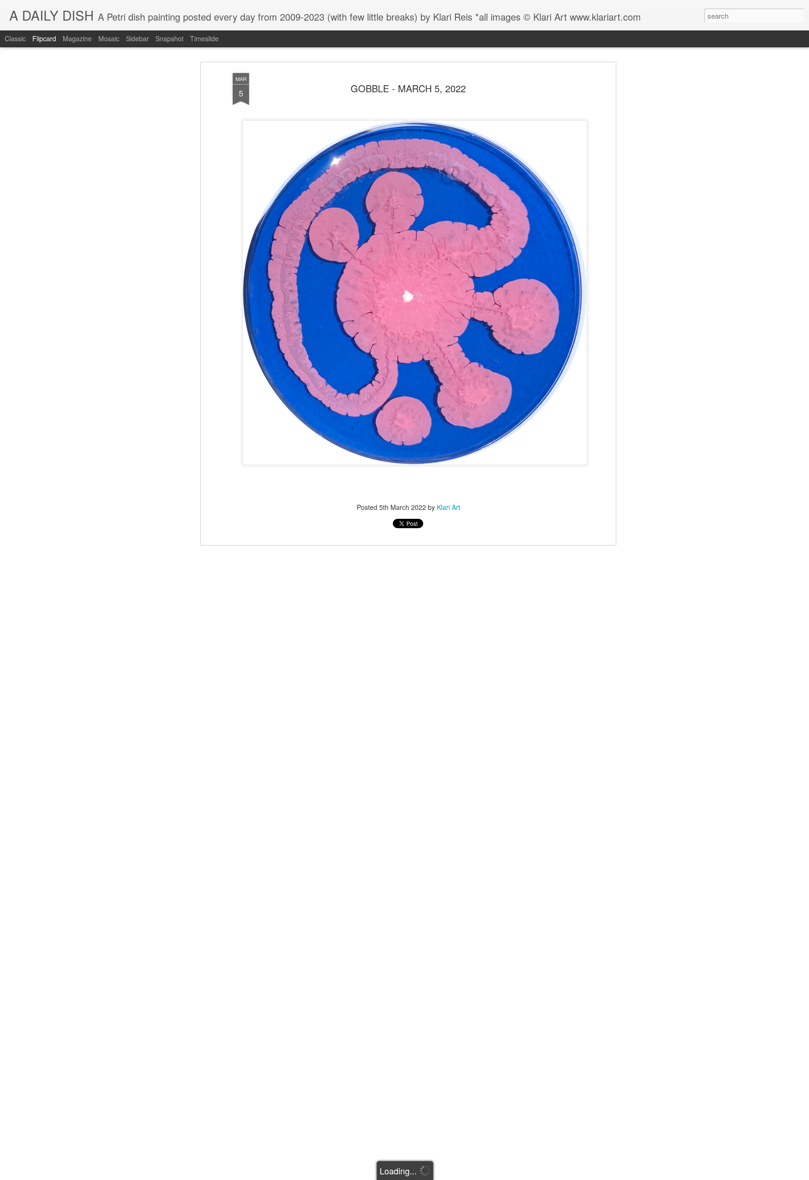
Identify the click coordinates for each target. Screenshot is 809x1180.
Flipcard (44, 38)
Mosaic (108, 38)
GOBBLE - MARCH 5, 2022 (408, 88)
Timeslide (204, 38)
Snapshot (169, 38)
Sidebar (137, 38)
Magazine (77, 38)
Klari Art (448, 507)
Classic (15, 38)
